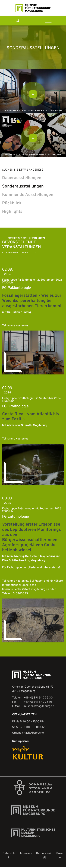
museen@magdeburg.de (38, 706)
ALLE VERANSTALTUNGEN (15, 252)
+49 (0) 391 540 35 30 (38, 698)
